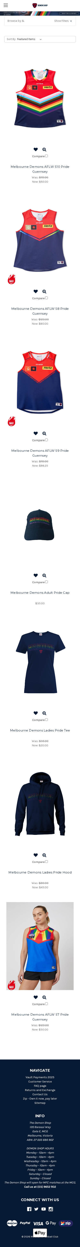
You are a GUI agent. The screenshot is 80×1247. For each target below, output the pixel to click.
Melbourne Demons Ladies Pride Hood (40, 872)
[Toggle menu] (5, 5)
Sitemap (40, 1103)
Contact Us (40, 1094)
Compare (38, 156)
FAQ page (40, 1086)
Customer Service (40, 1081)
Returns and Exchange (40, 1090)
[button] (40, 21)
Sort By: (11, 39)
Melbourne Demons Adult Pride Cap (40, 593)
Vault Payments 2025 (40, 1077)
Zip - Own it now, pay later (40, 1098)
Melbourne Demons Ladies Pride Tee (40, 730)
